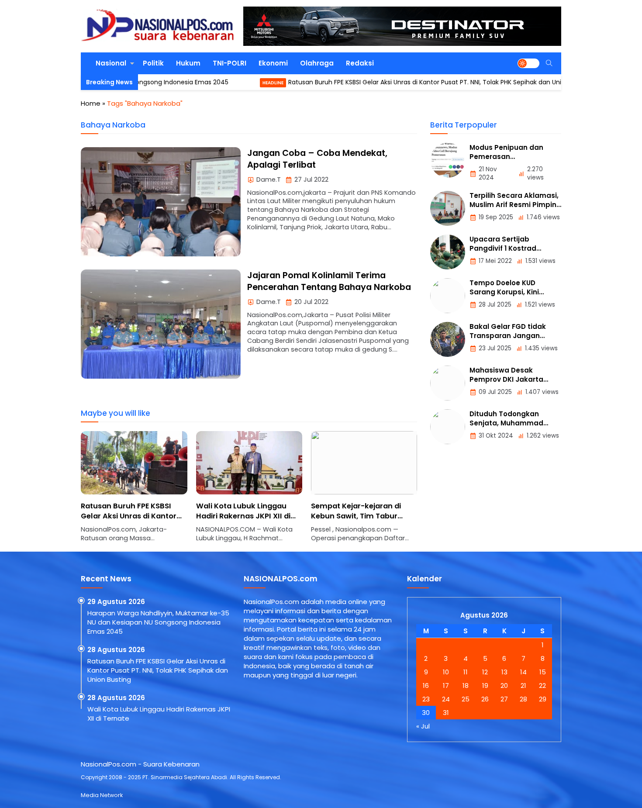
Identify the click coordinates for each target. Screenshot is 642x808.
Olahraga (317, 63)
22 (542, 685)
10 (446, 672)
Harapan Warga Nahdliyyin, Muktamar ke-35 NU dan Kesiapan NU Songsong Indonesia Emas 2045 (158, 622)
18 (466, 685)
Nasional (111, 63)
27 (504, 699)
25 (465, 699)
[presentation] (113, 491)
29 (542, 699)
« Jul (423, 726)
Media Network (102, 795)
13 (504, 672)
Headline (242, 82)
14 (523, 672)
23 (426, 699)
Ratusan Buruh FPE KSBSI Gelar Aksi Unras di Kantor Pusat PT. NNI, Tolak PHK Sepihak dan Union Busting (410, 82)
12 (485, 672)
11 (465, 672)
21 (523, 685)
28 (523, 699)
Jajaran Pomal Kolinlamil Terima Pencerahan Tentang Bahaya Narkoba (329, 281)
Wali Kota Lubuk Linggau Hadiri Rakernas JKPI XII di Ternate (243, 516)
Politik (153, 63)
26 (485, 699)
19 (485, 685)
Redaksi (360, 63)
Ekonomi (273, 63)
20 (504, 685)
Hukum (188, 63)
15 (542, 672)
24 (446, 699)
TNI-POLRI (229, 63)
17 (446, 685)
